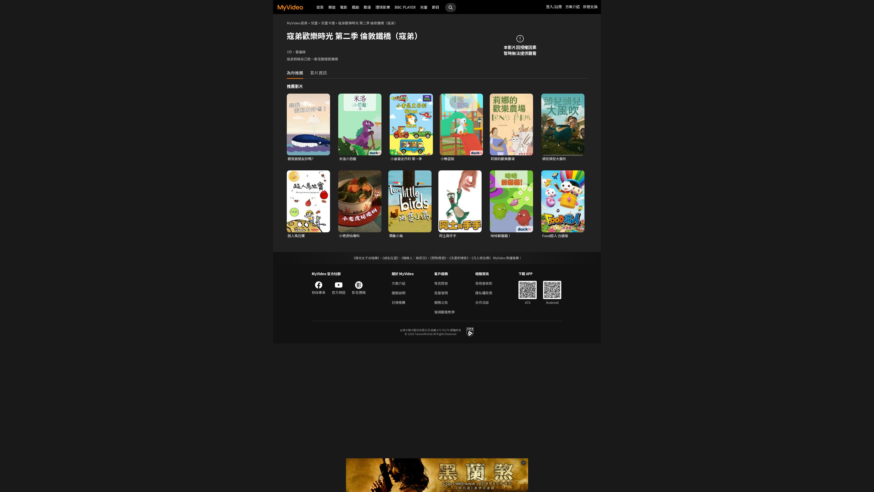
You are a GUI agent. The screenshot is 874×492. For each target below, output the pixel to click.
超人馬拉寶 (296, 235)
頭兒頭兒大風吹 (554, 158)
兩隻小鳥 (396, 235)
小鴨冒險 (447, 158)
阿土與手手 (447, 235)
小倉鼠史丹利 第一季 (406, 158)
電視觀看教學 (444, 312)
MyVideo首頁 (297, 22)
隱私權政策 (483, 292)
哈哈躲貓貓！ (501, 235)
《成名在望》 (390, 258)
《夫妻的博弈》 (458, 258)
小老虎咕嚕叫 (349, 235)
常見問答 (441, 283)
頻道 (331, 7)
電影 (343, 7)
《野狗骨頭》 (438, 258)
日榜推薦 (398, 302)
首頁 (320, 7)
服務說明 (398, 292)
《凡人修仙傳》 (482, 258)
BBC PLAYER (405, 7)
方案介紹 (572, 6)
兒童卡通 (328, 22)
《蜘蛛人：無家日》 (414, 258)
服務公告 (441, 302)
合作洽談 (482, 302)
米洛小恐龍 (347, 158)
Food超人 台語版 (555, 235)
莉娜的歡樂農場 (503, 158)
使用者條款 (483, 283)
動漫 (367, 7)
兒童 (423, 7)
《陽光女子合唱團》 (365, 258)
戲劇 (355, 7)
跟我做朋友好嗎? (300, 158)
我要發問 (441, 292)
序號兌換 (590, 6)
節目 (435, 7)
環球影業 (383, 7)
